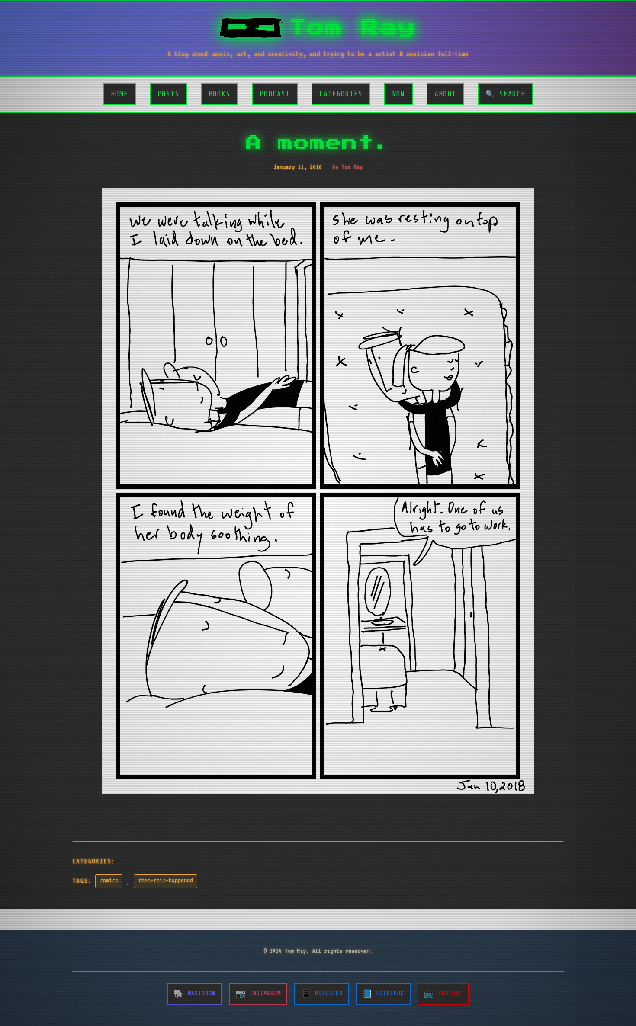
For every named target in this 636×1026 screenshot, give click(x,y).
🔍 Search (505, 94)
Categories (341, 94)
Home (119, 94)
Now (398, 94)
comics (109, 881)
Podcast (275, 94)
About (445, 94)
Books (219, 94)
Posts (168, 94)
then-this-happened (165, 881)
